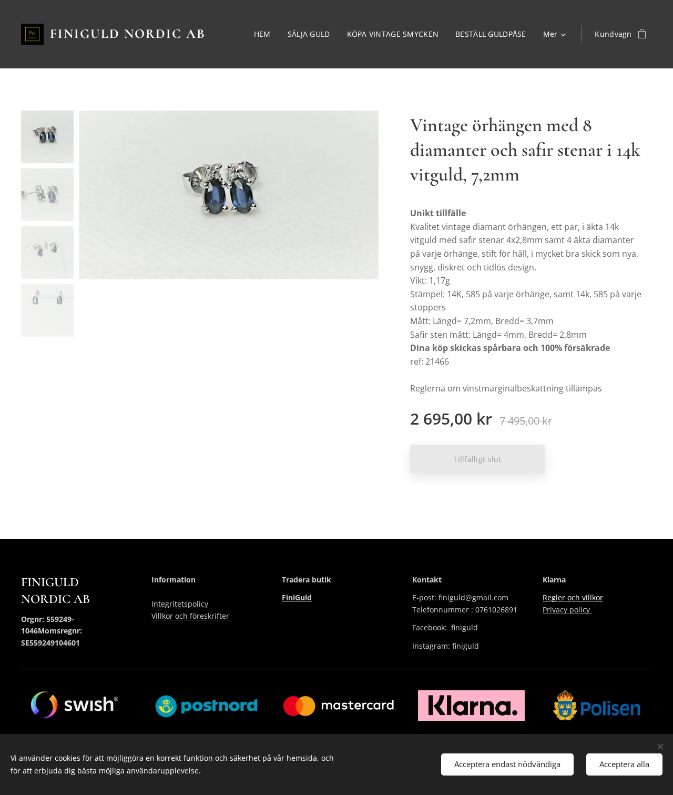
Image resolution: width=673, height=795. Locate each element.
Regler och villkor (573, 597)
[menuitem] (265, 34)
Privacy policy (567, 610)
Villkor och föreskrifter (191, 616)
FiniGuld (297, 597)
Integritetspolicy (179, 604)
